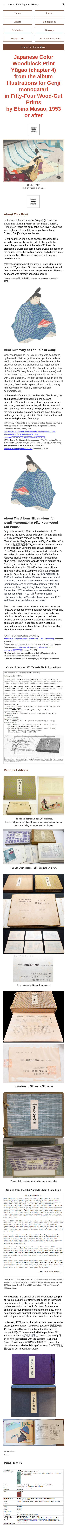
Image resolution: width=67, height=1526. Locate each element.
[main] (33, 86)
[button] (4, 4)
